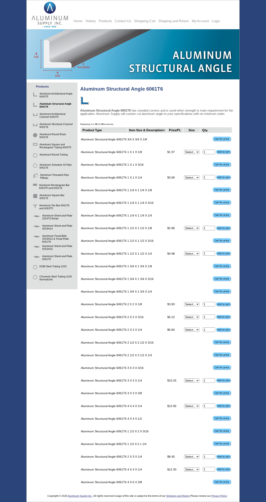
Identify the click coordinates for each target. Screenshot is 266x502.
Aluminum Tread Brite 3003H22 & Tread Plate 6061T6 (55, 238)
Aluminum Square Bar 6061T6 (51, 197)
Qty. (205, 130)
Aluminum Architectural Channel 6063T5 (52, 115)
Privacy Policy (219, 496)
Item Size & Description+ (147, 130)
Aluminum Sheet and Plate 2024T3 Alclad (57, 217)
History (90, 21)
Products (105, 21)
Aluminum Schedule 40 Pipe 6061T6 (55, 166)
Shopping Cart (144, 21)
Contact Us (123, 21)
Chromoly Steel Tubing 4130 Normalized (55, 278)
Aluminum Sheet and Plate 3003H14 (57, 227)
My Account (200, 21)
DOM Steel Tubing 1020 (53, 266)
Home (78, 21)
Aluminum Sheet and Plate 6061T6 (57, 258)
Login (216, 21)
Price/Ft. (175, 130)
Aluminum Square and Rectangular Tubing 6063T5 (55, 146)
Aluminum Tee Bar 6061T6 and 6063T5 (54, 207)
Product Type (92, 130)
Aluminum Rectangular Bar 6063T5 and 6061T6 (54, 187)
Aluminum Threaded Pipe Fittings (54, 176)
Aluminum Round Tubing (53, 154)
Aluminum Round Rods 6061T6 (52, 136)
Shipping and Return (173, 21)
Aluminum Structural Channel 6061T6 (56, 126)
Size (191, 130)
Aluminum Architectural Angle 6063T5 (56, 95)
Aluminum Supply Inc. (80, 496)
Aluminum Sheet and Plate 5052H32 (57, 247)
